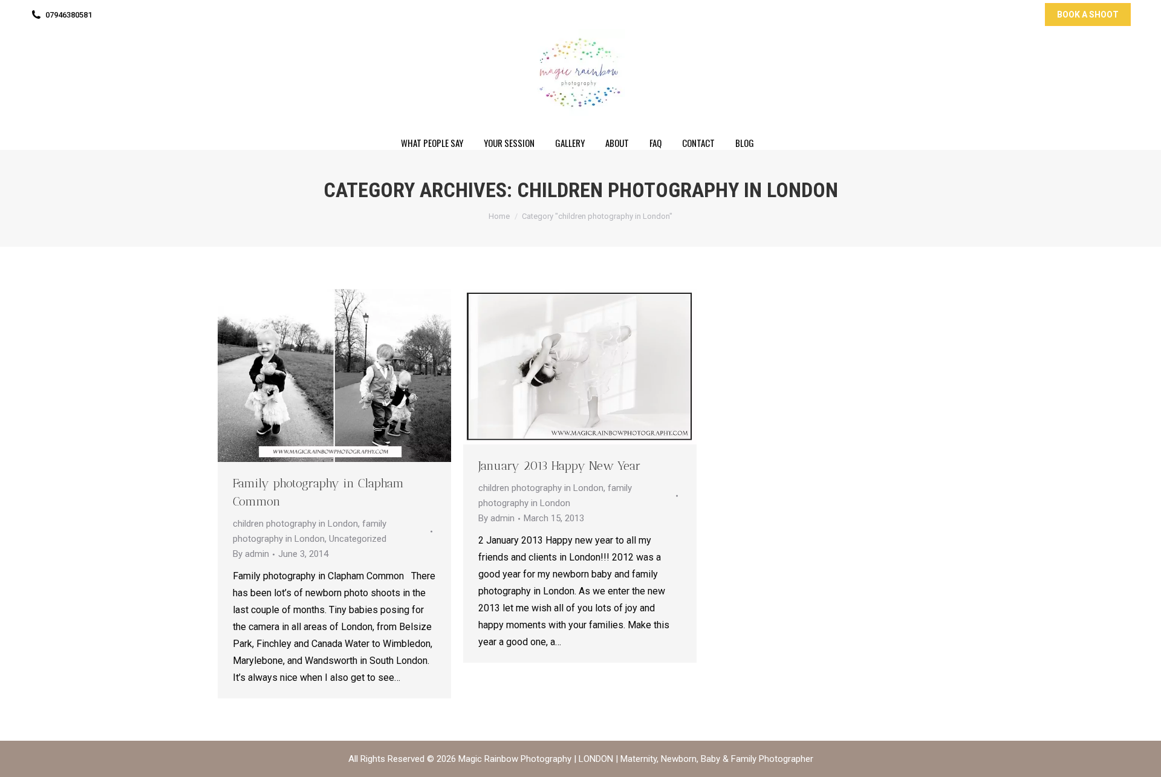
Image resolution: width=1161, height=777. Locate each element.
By (251, 553)
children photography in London (295, 523)
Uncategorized (357, 538)
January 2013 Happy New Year (559, 465)
